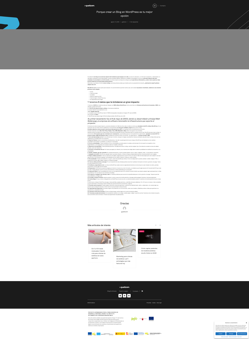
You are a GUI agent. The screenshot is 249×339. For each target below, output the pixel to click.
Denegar (231, 333)
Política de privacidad (233, 336)
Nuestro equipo (123, 291)
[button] (246, 322)
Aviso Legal (239, 336)
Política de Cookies (224, 336)
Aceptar (220, 333)
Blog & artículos (112, 291)
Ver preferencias (242, 333)
